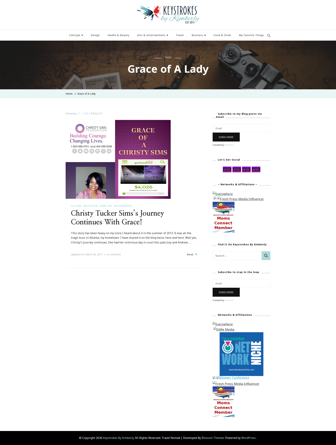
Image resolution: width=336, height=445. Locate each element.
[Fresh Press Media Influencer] (240, 199)
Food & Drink (222, 35)
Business (197, 35)
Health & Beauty (118, 35)
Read (190, 254)
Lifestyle (74, 35)
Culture (76, 205)
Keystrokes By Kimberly (118, 438)
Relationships (123, 205)
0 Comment (114, 255)
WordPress (248, 438)
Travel (180, 35)
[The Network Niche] (241, 335)
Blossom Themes (213, 438)
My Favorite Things (251, 35)
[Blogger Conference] (232, 378)
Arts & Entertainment (151, 35)
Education (90, 205)
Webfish (229, 144)
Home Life (106, 205)
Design (95, 35)
